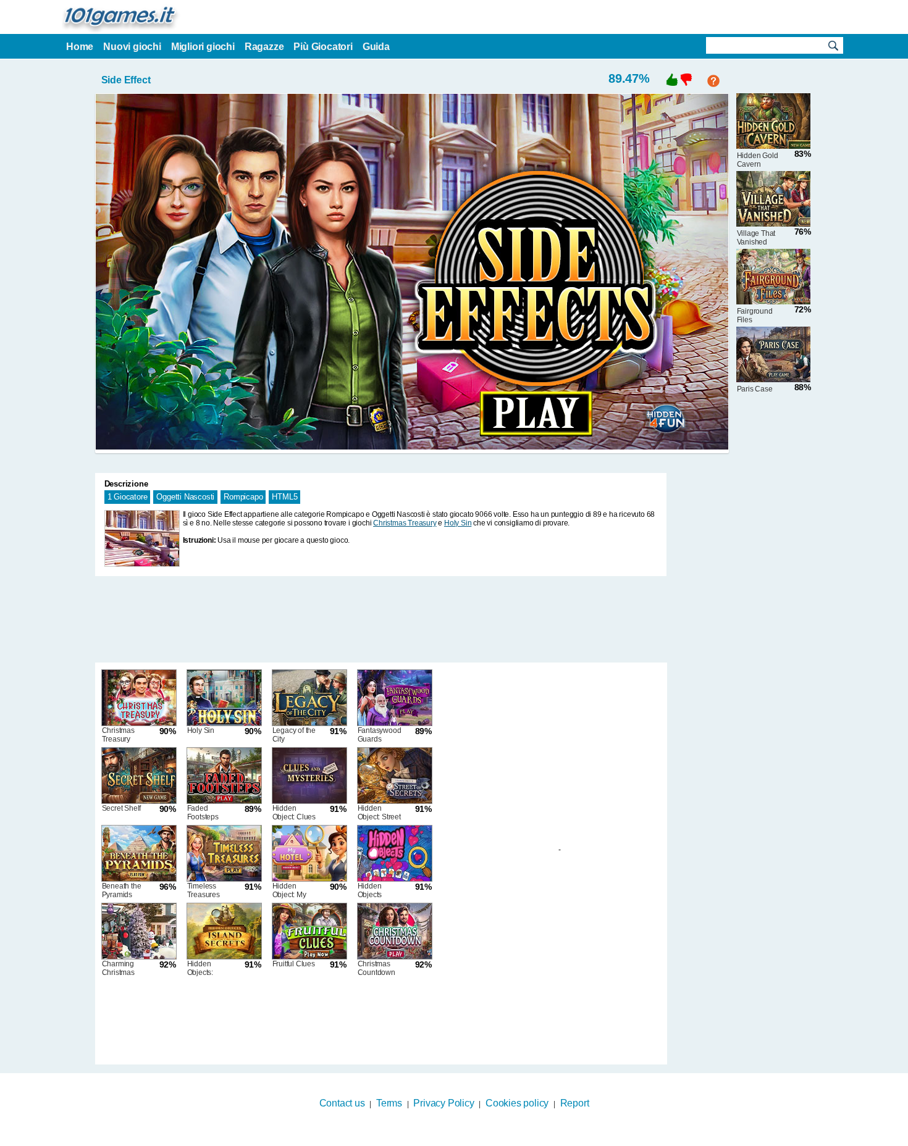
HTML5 (284, 496)
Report (574, 1103)
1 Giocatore (127, 496)
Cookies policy (517, 1103)
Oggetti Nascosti (185, 496)
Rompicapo (243, 496)
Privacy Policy (443, 1103)
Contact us (342, 1103)
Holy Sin (457, 523)
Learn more (446, 1138)
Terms (389, 1103)
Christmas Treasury (404, 523)
